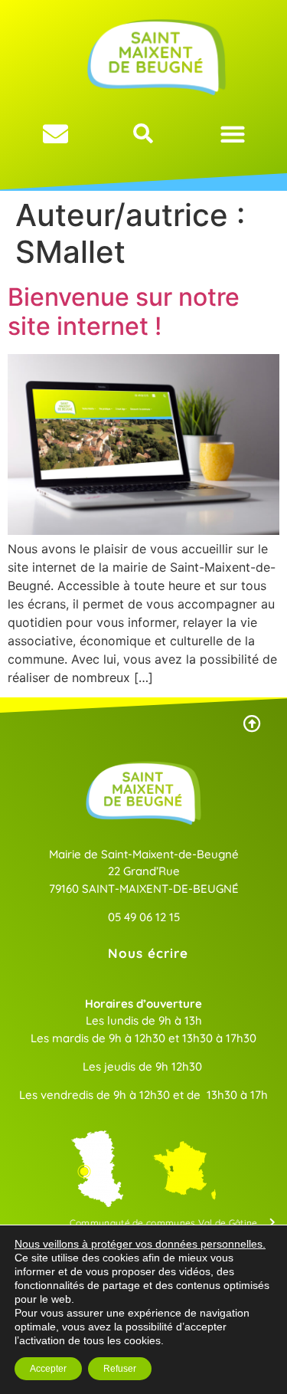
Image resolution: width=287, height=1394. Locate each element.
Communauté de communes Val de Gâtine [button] (164, 1222)
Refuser (119, 1368)
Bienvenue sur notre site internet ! (124, 311)
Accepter (48, 1368)
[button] (233, 133)
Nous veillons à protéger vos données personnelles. (140, 1244)
